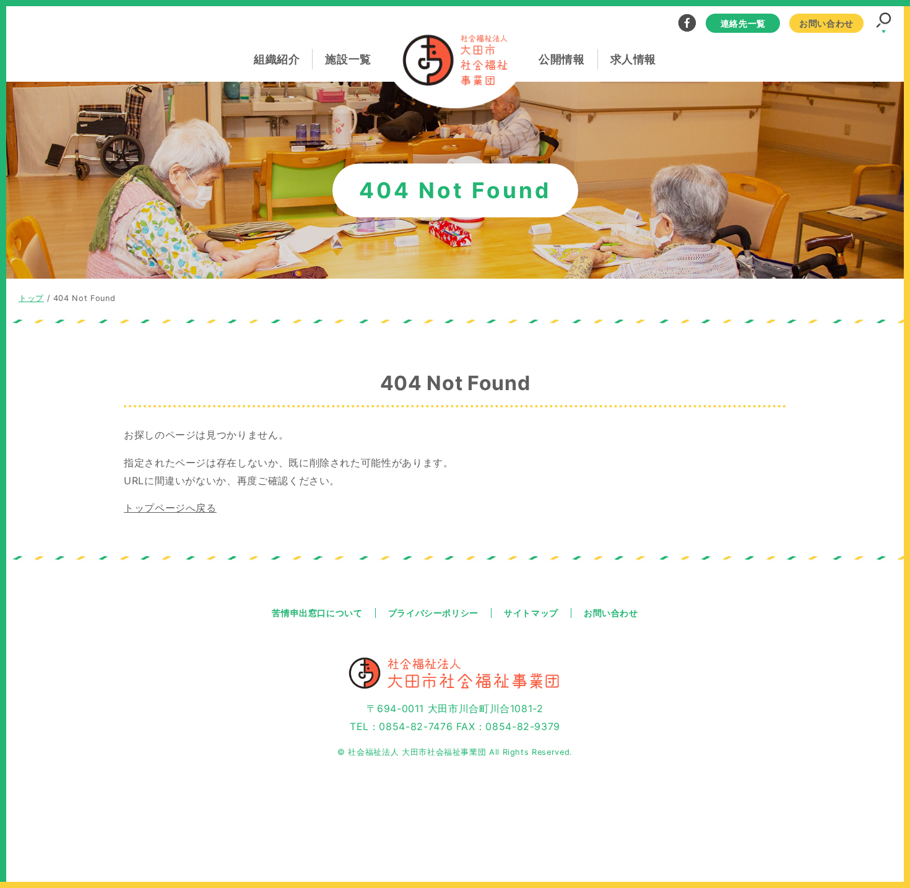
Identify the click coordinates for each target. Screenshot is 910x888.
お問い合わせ (826, 22)
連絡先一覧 (743, 22)
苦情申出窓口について (317, 613)
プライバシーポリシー (433, 613)
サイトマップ (531, 613)
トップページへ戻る (170, 508)
